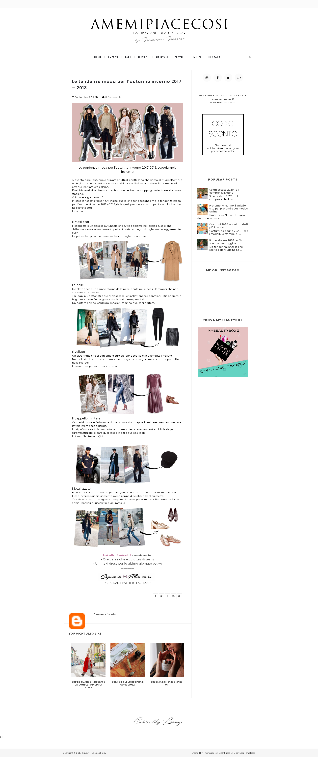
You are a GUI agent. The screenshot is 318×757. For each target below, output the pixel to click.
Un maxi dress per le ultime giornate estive (128, 563)
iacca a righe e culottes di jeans (127, 559)
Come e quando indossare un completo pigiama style (88, 685)
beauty (142, 57)
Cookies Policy (98, 753)
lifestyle (162, 57)
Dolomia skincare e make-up (167, 683)
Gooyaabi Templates (244, 753)
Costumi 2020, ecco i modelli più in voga (228, 226)
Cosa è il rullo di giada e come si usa (127, 683)
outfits (113, 57)
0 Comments (113, 97)
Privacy (86, 753)
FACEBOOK (144, 582)
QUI (89, 207)
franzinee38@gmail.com (223, 102)
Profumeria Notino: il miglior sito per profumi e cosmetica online (228, 208)
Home (97, 57)
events (197, 57)
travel (179, 57)
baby (128, 57)
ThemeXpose (210, 753)
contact (214, 57)
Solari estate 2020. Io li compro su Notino (224, 191)
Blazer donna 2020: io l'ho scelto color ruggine (226, 242)
